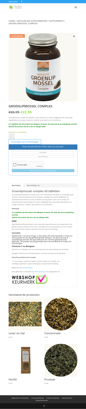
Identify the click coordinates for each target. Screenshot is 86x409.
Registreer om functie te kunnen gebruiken (43, 171)
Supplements (56, 21)
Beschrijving (16, 185)
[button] (74, 36)
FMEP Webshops (40, 272)
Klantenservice (67, 398)
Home (12, 21)
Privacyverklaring (37, 398)
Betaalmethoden (42, 400)
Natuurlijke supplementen (32, 21)
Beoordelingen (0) (33, 185)
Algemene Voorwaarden (20, 398)
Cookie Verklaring (52, 398)
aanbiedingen (28, 268)
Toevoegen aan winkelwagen (25, 141)
